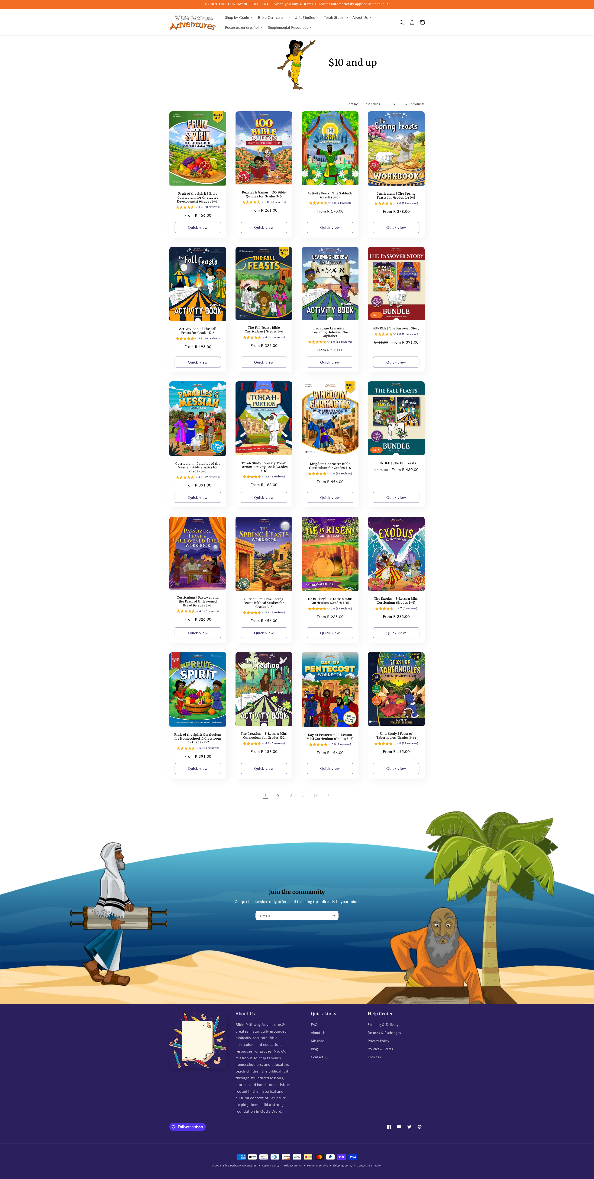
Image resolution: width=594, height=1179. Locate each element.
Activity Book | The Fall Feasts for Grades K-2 (197, 331)
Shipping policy (342, 1165)
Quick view (198, 227)
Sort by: (353, 104)
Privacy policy (293, 1165)
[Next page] (328, 795)
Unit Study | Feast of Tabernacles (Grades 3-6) (396, 736)
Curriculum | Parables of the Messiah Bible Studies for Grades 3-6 (197, 468)
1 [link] (266, 795)
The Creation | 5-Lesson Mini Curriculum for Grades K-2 (264, 736)
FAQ (314, 1025)
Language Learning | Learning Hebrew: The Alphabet (330, 332)
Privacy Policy (378, 1041)
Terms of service (317, 1165)
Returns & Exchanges (384, 1033)
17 (316, 795)
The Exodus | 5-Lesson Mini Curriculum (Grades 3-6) (396, 601)
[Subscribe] (333, 915)
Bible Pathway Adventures (240, 1165)
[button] (238, 18)
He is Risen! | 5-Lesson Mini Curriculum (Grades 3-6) (330, 601)
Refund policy (271, 1165)
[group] (198, 207)
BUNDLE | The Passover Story (396, 328)
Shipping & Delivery (383, 1025)
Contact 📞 (319, 1057)
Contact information (369, 1165)
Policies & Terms (380, 1049)
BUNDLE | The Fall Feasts (396, 463)
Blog (314, 1049)
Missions (317, 1041)
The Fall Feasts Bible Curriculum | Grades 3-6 (264, 330)
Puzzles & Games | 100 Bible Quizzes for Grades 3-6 (264, 194)
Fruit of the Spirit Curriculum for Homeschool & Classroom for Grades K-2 (197, 738)
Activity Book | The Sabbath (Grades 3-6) (330, 195)
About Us (318, 1033)
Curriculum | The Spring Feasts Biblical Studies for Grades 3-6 (264, 603)
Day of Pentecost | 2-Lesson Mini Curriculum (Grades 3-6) (330, 737)
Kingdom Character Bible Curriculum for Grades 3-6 (330, 466)
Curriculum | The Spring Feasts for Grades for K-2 (396, 196)
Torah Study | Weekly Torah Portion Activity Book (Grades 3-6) (263, 467)
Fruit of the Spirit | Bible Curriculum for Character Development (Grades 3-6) (198, 197)
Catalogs (374, 1057)
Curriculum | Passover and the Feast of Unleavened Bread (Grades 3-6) (198, 601)
